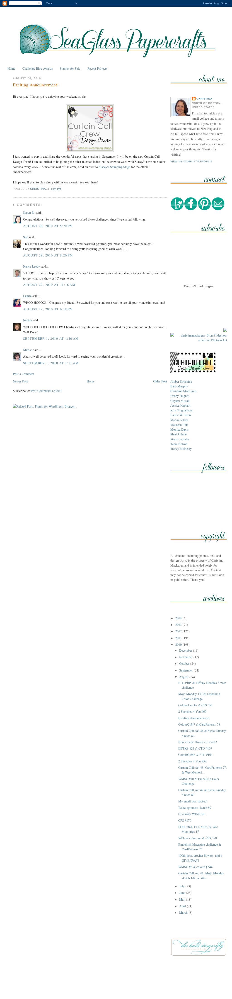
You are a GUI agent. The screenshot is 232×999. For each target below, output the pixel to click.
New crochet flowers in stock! (197, 742)
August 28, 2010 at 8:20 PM (48, 255)
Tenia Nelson (178, 444)
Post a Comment (23, 374)
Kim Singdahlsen (181, 410)
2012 (179, 631)
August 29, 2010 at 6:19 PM (48, 309)
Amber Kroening (181, 381)
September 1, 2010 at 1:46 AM (51, 338)
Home (11, 68)
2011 (179, 638)
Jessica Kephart (180, 405)
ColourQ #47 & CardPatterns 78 (199, 724)
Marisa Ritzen (179, 420)
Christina (204, 98)
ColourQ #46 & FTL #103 (195, 754)
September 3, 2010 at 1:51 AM (51, 363)
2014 (179, 618)
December (186, 650)
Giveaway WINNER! (192, 814)
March (183, 912)
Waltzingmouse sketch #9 (194, 807)
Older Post (160, 381)
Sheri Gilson (178, 434)
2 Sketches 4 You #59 (192, 761)
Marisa (27, 350)
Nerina (27, 320)
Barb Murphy (179, 386)
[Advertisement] (116, 985)
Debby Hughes (179, 396)
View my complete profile (191, 161)
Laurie (27, 296)
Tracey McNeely (181, 448)
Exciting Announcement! (194, 718)
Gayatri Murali (180, 401)
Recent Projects (97, 68)
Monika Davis (179, 429)
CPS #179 (184, 820)
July (182, 886)
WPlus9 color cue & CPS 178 (197, 838)
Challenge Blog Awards (37, 68)
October (184, 663)
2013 (179, 624)
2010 (179, 644)
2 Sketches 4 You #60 (192, 711)
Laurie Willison (180, 415)
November (186, 657)
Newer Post (20, 381)
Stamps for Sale (70, 68)
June (182, 892)
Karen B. (29, 212)
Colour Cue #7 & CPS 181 (195, 705)
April (183, 906)
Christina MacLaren (183, 391)
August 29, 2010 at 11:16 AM (49, 284)
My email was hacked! (193, 801)
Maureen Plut (179, 424)
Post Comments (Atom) (46, 391)
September (186, 670)
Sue (25, 237)
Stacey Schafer (179, 439)
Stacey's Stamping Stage (114, 167)
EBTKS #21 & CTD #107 (195, 748)
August (184, 677)
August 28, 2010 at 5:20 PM (48, 226)
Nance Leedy (31, 266)
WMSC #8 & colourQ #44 (195, 867)
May (182, 899)
